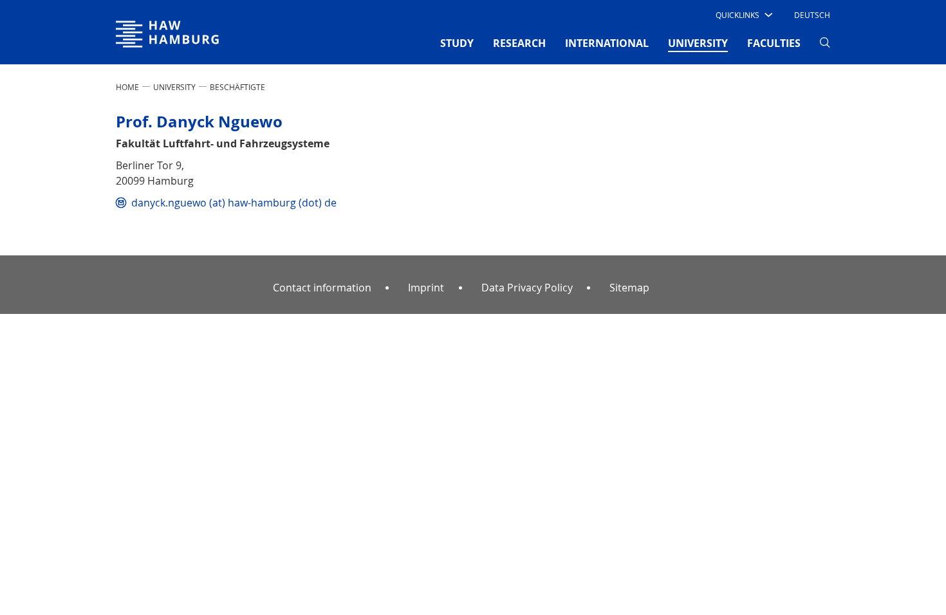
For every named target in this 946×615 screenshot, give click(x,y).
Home (127, 87)
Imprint (426, 287)
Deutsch (812, 15)
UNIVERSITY (174, 87)
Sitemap (629, 287)
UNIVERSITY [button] (698, 42)
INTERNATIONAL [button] (607, 43)
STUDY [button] (457, 43)
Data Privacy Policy (527, 287)
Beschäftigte (237, 87)
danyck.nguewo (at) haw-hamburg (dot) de (234, 203)
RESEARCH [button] (519, 43)
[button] (743, 15)
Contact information (322, 287)
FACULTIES (774, 43)
